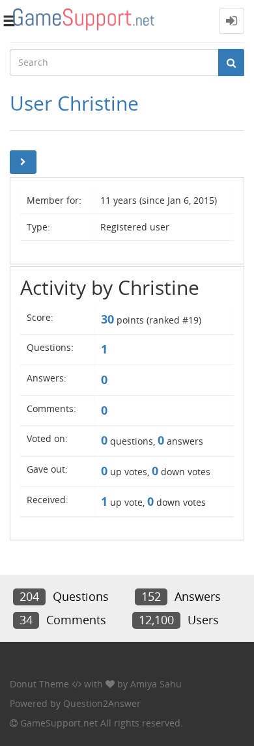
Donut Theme (39, 684)
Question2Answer (102, 703)
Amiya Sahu (156, 684)
